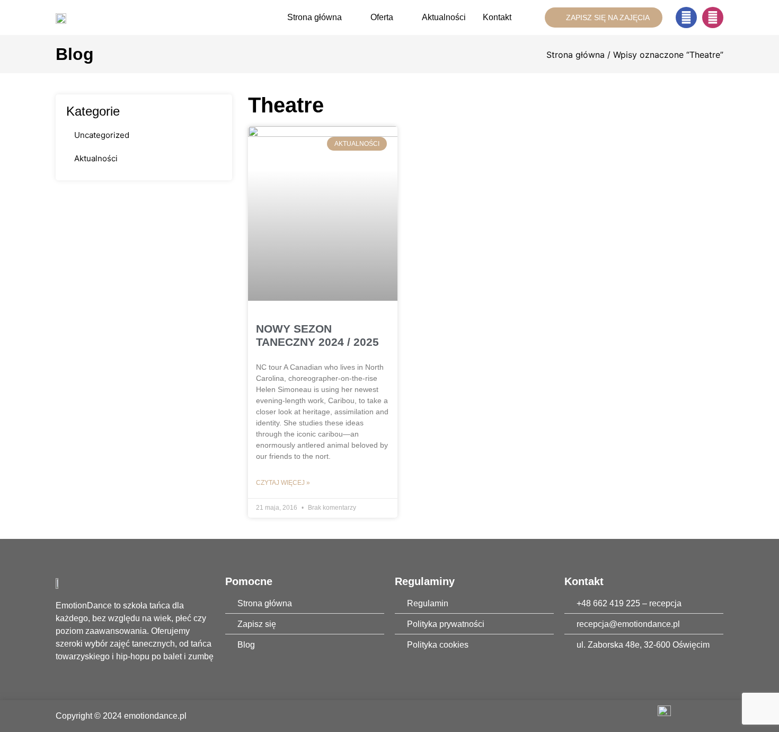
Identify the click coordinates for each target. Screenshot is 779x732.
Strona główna (314, 17)
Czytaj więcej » (283, 482)
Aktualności (444, 17)
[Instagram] (712, 17)
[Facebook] (686, 17)
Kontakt (497, 17)
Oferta (381, 17)
